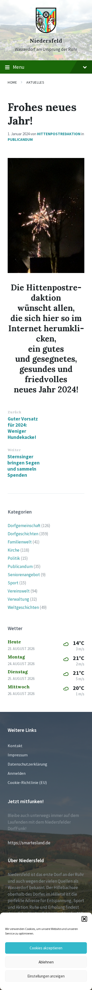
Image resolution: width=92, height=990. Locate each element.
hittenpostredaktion (58, 133)
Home (12, 82)
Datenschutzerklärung (27, 764)
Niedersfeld (46, 40)
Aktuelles (35, 82)
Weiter (14, 450)
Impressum (18, 754)
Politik (14, 558)
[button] (84, 918)
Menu (18, 67)
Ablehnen (46, 962)
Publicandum (20, 139)
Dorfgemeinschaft (24, 525)
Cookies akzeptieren (46, 948)
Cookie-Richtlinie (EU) (27, 782)
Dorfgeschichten (23, 534)
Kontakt (15, 745)
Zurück (14, 412)
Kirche (13, 550)
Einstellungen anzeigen (46, 976)
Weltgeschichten (23, 607)
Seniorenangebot (24, 574)
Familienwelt (20, 542)
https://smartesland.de (29, 843)
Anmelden (17, 773)
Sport (13, 583)
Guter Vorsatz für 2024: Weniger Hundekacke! (23, 428)
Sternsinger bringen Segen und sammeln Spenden (23, 465)
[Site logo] (46, 31)
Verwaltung (18, 599)
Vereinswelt (19, 591)
